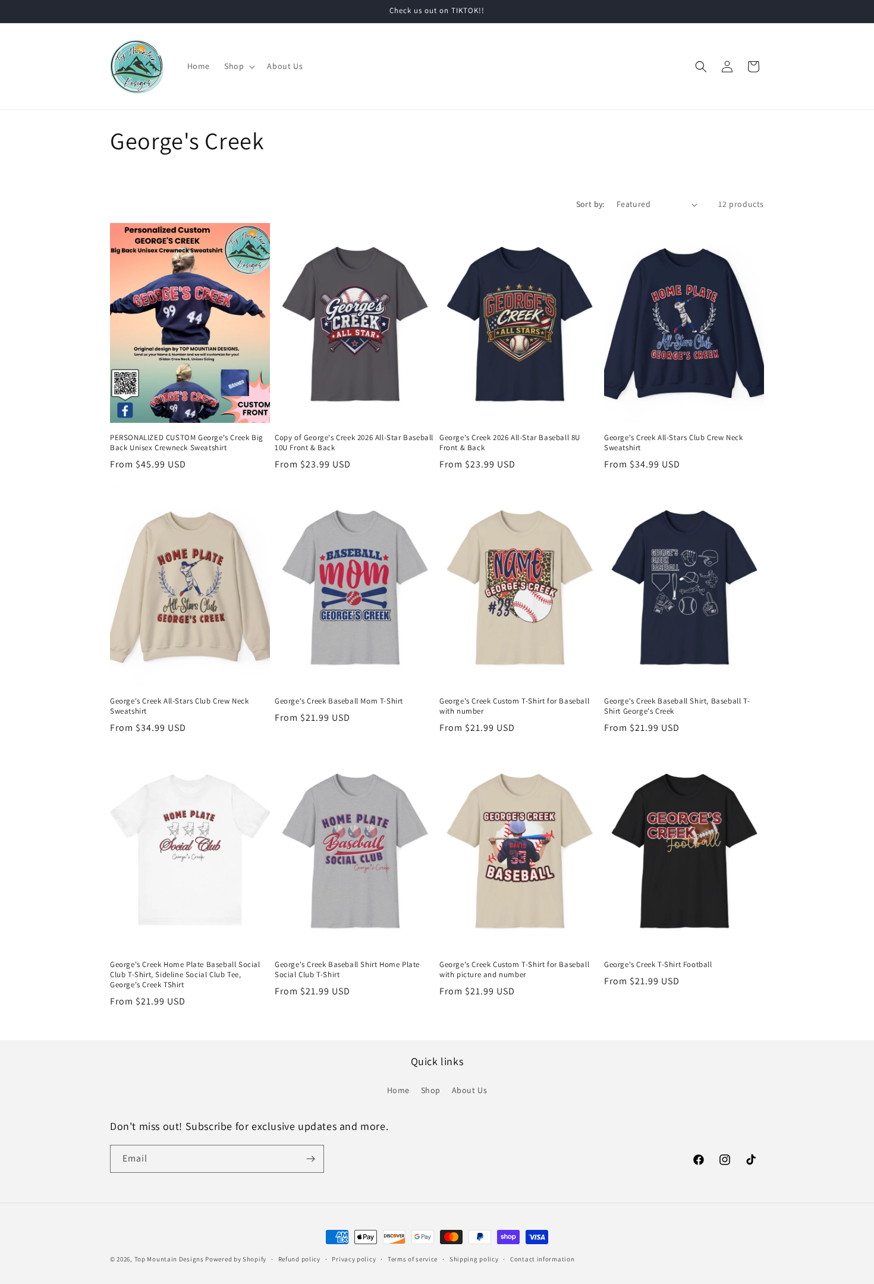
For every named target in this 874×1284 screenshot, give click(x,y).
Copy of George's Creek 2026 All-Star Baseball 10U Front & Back (354, 443)
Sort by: (590, 204)
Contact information (542, 1259)
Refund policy (299, 1259)
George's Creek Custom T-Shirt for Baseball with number (514, 706)
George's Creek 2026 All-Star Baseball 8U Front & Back (509, 443)
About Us (470, 1090)
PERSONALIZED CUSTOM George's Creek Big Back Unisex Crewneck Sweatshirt (186, 443)
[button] (238, 66)
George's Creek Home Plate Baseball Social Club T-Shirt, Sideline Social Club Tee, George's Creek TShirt (185, 975)
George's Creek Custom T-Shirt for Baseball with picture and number (514, 970)
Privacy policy (354, 1259)
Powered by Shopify (235, 1259)
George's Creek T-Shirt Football (658, 964)
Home (398, 1090)
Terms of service (413, 1259)
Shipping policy (474, 1259)
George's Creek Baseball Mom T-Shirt (339, 701)
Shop (431, 1090)
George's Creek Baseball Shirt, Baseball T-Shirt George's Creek (677, 706)
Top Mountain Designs (169, 1259)
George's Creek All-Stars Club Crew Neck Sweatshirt (673, 443)
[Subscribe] (310, 1159)
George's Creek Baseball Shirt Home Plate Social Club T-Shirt (347, 970)
